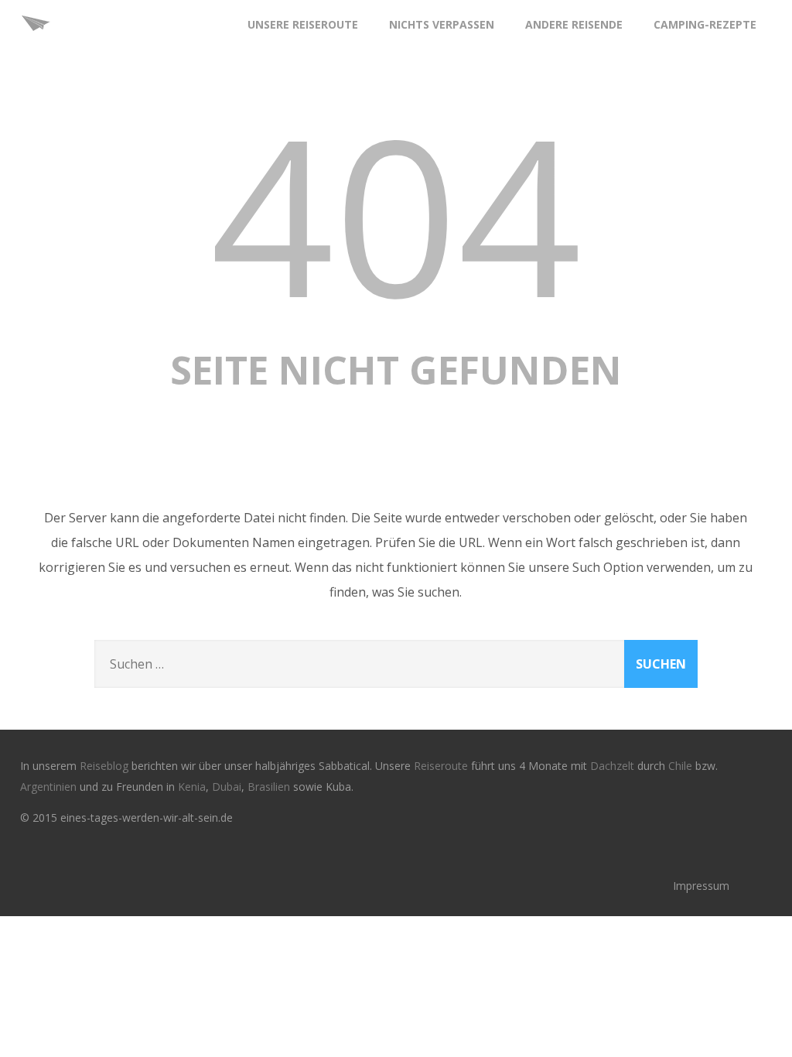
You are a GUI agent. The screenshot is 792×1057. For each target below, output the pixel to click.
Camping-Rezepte (705, 24)
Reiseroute (442, 765)
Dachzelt (613, 765)
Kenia (192, 786)
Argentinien (48, 786)
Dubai (226, 786)
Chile (681, 765)
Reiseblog (105, 765)
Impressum (701, 885)
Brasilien (270, 786)
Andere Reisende (574, 24)
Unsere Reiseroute (303, 24)
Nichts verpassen (441, 24)
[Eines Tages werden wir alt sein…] (35, 41)
